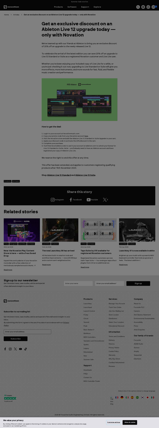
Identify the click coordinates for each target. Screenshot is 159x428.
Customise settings (113, 422)
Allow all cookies (130, 422)
